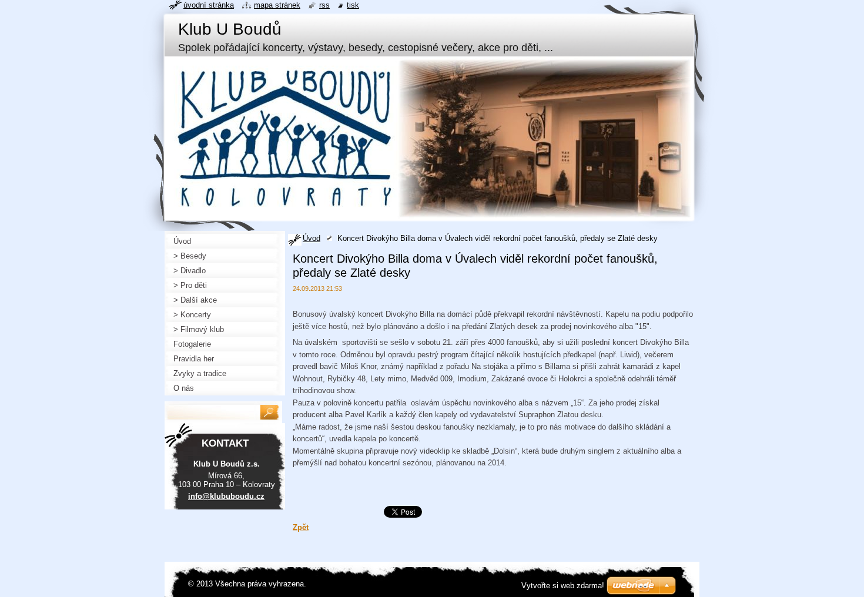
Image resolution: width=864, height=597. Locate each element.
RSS (324, 5)
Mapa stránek (277, 5)
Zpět (301, 527)
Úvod (311, 238)
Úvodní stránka (208, 5)
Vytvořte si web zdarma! (562, 585)
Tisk (353, 5)
